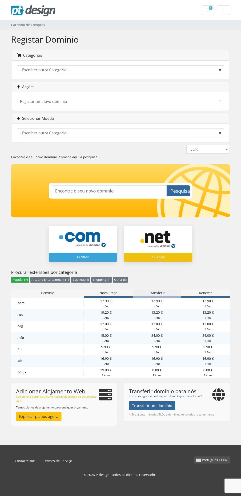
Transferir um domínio (152, 405)
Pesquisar (180, 191)
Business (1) (80, 280)
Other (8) (120, 280)
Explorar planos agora (38, 416)
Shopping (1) (101, 280)
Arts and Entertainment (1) (50, 280)
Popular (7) (20, 280)
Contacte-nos (25, 461)
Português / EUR (214, 460)
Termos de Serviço (57, 461)
